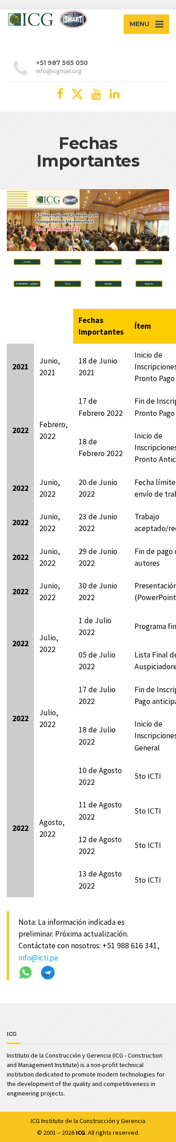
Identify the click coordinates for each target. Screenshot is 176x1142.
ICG (35, 1121)
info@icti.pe (38, 958)
